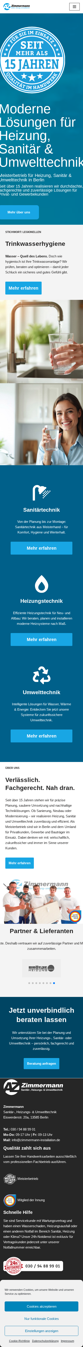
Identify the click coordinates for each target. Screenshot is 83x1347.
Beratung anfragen (41, 1063)
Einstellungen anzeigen (41, 1331)
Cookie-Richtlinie (19, 1341)
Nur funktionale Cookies (41, 1319)
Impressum (67, 1341)
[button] (29, 983)
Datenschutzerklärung (45, 1341)
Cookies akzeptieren (41, 1306)
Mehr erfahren (23, 288)
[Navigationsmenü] (74, 6)
